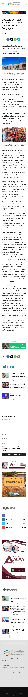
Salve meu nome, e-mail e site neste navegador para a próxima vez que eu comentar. (12, 448)
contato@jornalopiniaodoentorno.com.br (13, 667)
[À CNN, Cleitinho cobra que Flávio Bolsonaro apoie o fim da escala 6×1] (5, 396)
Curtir (24, 515)
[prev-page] (3, 402)
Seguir (24, 519)
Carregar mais (13, 636)
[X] (11, 39)
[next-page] (5, 402)
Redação (7, 33)
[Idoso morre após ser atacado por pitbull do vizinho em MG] (5, 631)
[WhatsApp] (15, 39)
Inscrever (24, 527)
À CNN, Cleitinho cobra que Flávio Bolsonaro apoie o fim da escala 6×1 (18, 395)
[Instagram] (14, 672)
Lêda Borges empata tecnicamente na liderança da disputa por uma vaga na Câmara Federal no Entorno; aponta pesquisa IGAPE (17, 621)
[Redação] (3, 34)
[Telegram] (18, 39)
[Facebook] (8, 39)
